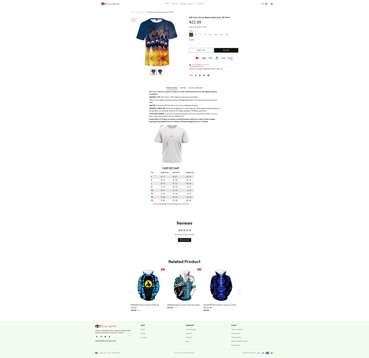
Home (132, 12)
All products (141, 12)
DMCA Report (116, 353)
